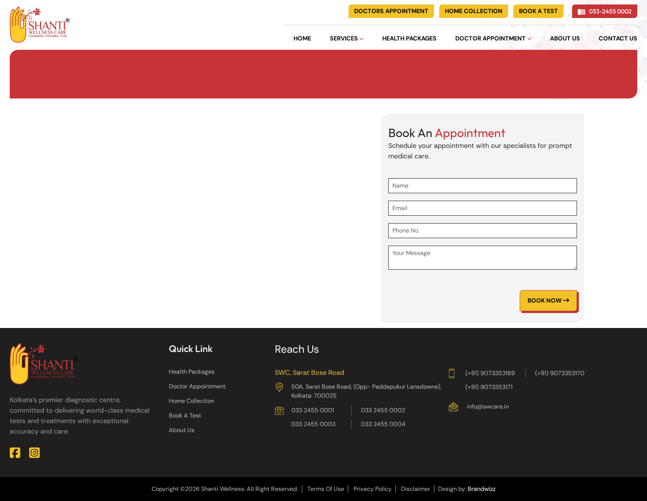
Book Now (545, 300)
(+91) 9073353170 (559, 373)
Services (344, 38)
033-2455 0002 (610, 11)
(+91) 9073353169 (490, 373)
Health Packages (409, 38)
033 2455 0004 (383, 424)
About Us (181, 430)
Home (302, 38)
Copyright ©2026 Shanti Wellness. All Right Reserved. (225, 489)
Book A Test (538, 11)
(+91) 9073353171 (489, 387)
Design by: (466, 489)
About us (565, 38)
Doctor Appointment (491, 38)
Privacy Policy (372, 489)
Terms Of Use (325, 489)
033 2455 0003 (313, 424)
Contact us (618, 38)
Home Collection (473, 11)
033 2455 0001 (312, 410)
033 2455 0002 (383, 410)
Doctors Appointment (391, 11)
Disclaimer (415, 489)
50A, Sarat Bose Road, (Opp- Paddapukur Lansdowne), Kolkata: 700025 (366, 391)
